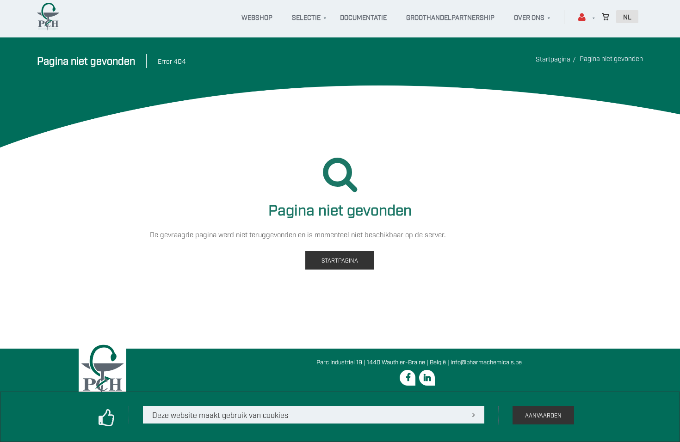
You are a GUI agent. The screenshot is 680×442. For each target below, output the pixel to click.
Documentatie (363, 17)
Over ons (529, 17)
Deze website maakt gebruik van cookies (220, 414)
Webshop (256, 17)
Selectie (306, 17)
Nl (627, 16)
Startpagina (553, 58)
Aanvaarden (543, 415)
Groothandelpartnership (450, 17)
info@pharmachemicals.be (486, 361)
